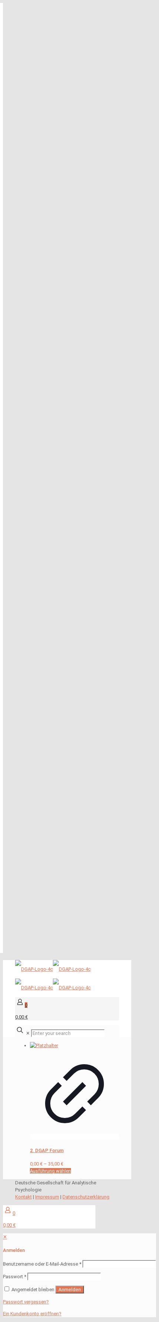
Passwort (14, 1276)
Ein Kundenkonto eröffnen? (32, 1313)
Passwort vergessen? (26, 1302)
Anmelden (69, 1289)
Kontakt (23, 1197)
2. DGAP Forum (47, 1150)
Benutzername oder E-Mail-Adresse (42, 1264)
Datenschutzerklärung (85, 1197)
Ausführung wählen (50, 1171)
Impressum (47, 1197)
